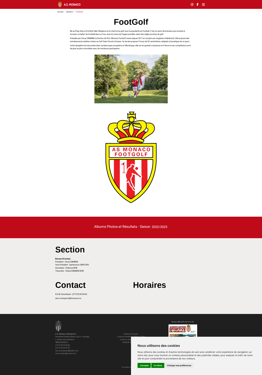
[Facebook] (197, 4)
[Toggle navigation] (203, 4)
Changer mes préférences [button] (179, 365)
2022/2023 (159, 227)
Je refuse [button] (158, 365)
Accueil (60, 12)
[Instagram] (192, 4)
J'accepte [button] (144, 365)
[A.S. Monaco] (58, 326)
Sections (69, 12)
